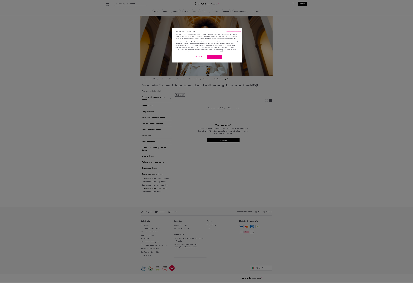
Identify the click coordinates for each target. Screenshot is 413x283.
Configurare (198, 56)
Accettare (214, 57)
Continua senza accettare (234, 31)
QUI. (221, 51)
